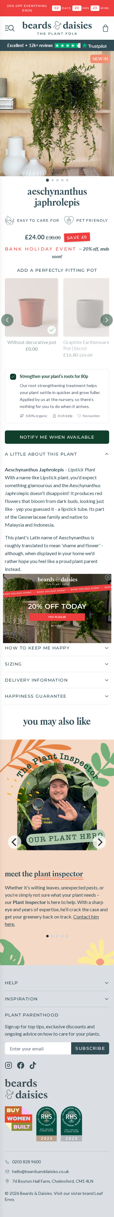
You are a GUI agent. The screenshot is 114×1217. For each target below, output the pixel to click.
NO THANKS (57, 626)
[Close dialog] (107, 577)
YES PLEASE (57, 617)
